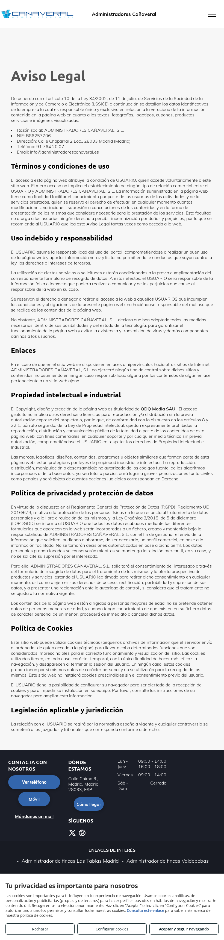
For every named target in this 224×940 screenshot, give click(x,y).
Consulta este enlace (145, 910)
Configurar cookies (112, 929)
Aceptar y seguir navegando (184, 929)
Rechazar (40, 929)
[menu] (212, 14)
